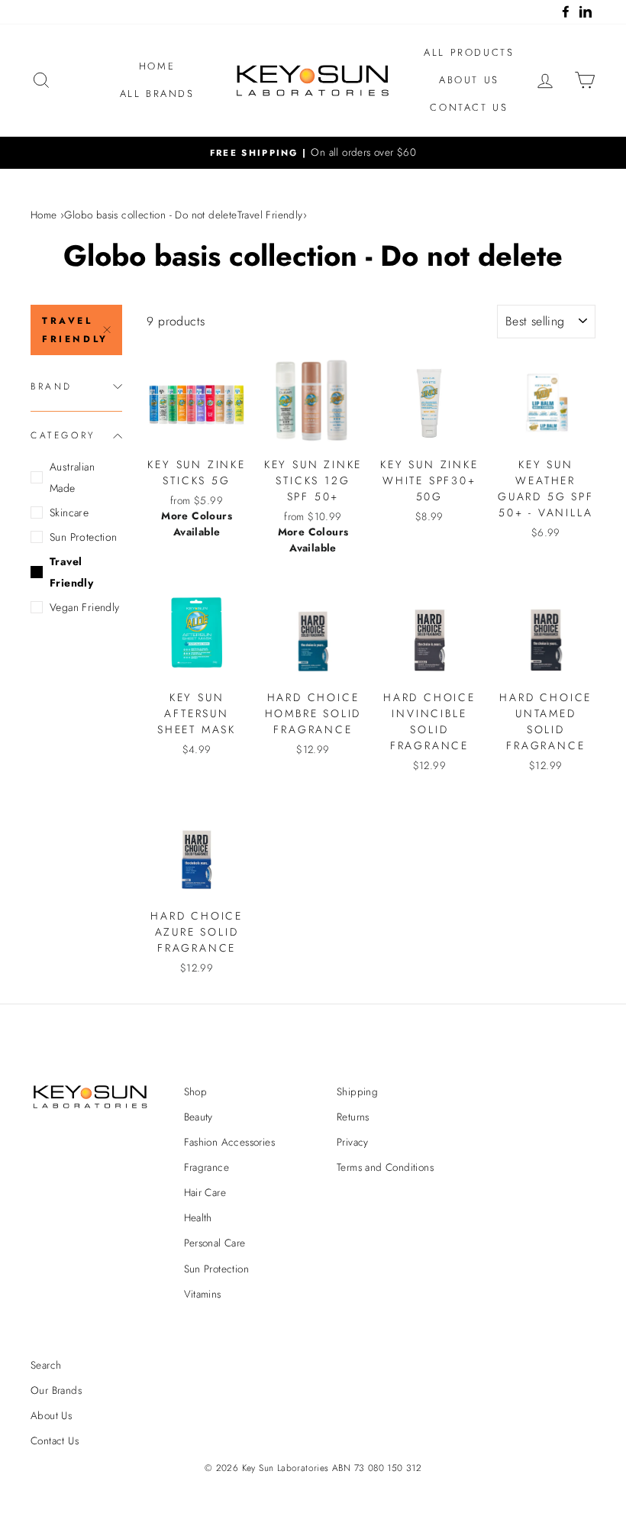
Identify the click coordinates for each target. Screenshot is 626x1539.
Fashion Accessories (230, 1141)
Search (46, 1364)
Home (157, 66)
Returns (353, 1116)
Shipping (357, 1091)
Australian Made (72, 477)
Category (63, 435)
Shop (196, 1091)
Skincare (69, 512)
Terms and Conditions (385, 1167)
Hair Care (205, 1192)
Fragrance (207, 1167)
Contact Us (469, 107)
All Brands (157, 93)
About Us (469, 80)
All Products (469, 52)
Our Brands (56, 1390)
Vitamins (202, 1293)
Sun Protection (84, 537)
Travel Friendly (75, 330)
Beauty (198, 1116)
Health (198, 1217)
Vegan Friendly (85, 607)
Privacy (353, 1141)
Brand (52, 386)
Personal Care (215, 1242)
